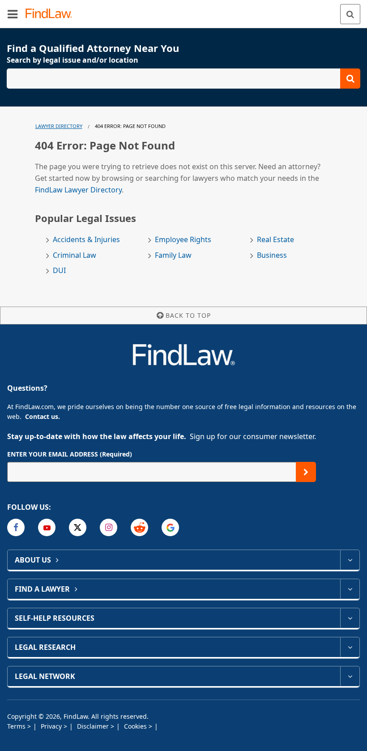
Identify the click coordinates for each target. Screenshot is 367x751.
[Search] (350, 14)
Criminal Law (74, 255)
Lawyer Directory (58, 126)
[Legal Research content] (349, 647)
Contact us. (42, 416)
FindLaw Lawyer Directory (78, 190)
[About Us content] (349, 560)
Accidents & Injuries (86, 239)
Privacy (52, 726)
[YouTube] (46, 527)
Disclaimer (94, 726)
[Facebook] (16, 527)
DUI (59, 270)
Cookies (136, 726)
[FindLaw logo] (51, 14)
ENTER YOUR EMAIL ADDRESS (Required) (69, 454)
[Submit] (306, 472)
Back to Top (188, 315)
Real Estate (275, 239)
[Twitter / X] (77, 527)
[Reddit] (139, 527)
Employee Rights (183, 239)
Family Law (173, 255)
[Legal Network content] (349, 676)
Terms (17, 726)
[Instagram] (108, 527)
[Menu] (12, 14)
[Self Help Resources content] (349, 618)
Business (272, 255)
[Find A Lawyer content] (349, 589)
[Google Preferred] (170, 527)
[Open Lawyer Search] (183, 78)
